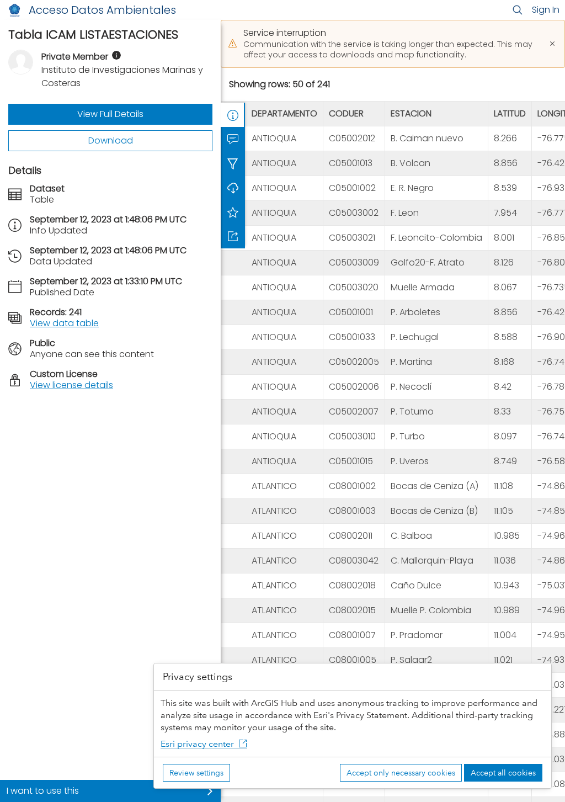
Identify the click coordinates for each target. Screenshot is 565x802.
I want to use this (43, 790)
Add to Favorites (233, 212)
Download (110, 140)
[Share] (233, 236)
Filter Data (233, 163)
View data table (64, 323)
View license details (71, 385)
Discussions (233, 139)
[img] (116, 55)
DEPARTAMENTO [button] (284, 113)
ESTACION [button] (411, 113)
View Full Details (110, 114)
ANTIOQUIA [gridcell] (274, 138)
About (233, 115)
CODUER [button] (346, 113)
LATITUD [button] (510, 113)
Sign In (545, 9)
